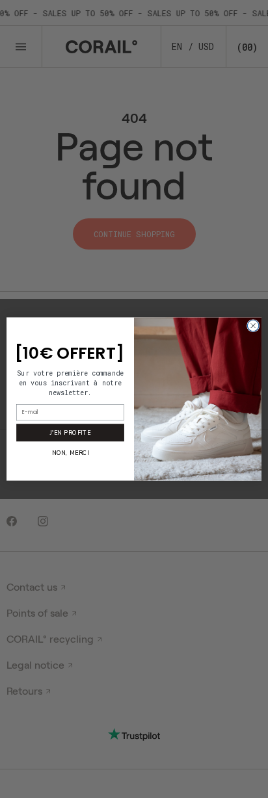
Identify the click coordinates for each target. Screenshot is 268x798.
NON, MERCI (70, 453)
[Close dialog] (253, 325)
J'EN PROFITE (70, 432)
